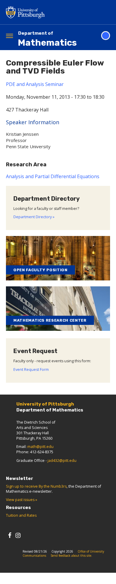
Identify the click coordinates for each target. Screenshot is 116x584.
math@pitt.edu (40, 446)
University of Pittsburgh (49, 12)
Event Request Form (31, 369)
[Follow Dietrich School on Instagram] (18, 535)
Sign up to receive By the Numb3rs (36, 486)
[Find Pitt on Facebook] (9, 535)
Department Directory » (33, 216)
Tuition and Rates (21, 515)
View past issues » (21, 499)
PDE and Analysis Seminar (35, 84)
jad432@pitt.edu (62, 460)
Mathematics (47, 39)
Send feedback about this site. (71, 555)
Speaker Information (32, 122)
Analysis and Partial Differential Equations (52, 176)
